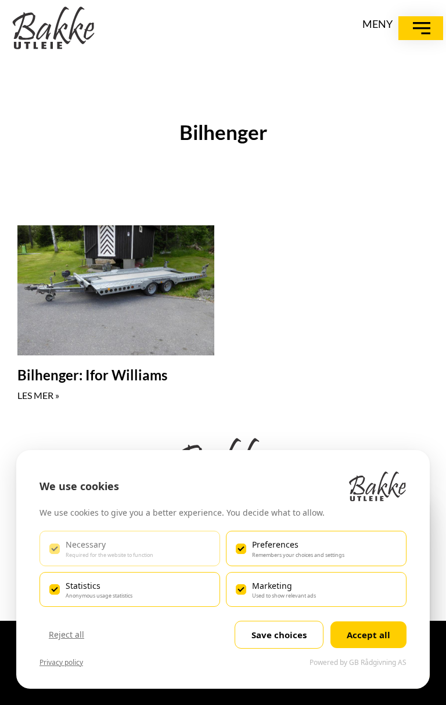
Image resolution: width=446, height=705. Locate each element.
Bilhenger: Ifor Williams (92, 374)
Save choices (279, 635)
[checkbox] (129, 548)
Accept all (368, 635)
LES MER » (38, 395)
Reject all (66, 634)
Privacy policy (61, 662)
